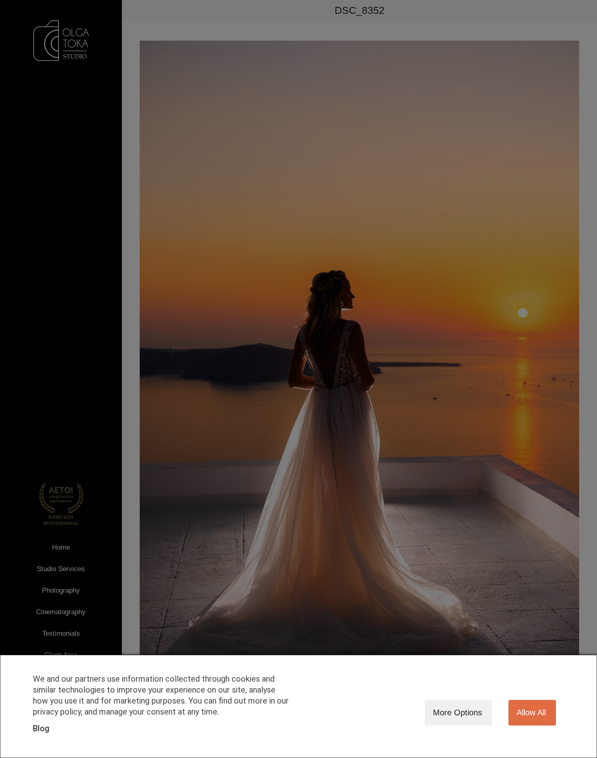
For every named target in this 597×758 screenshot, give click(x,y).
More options (457, 712)
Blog (41, 728)
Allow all (531, 712)
